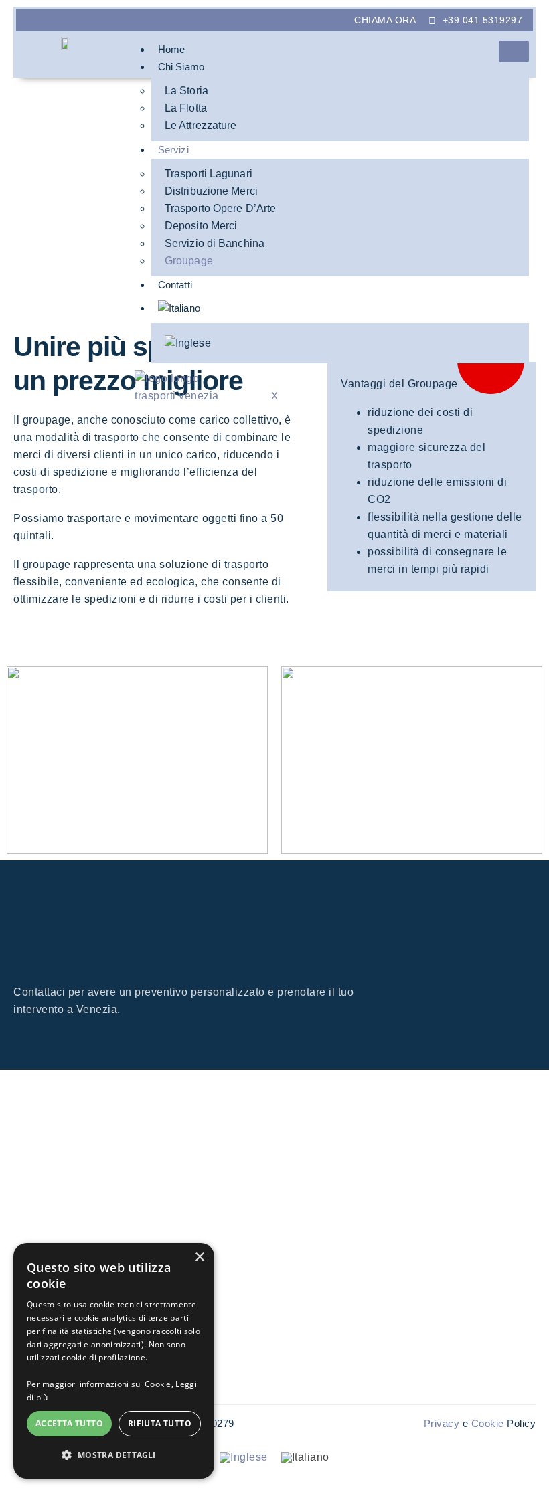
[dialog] (113, 1361)
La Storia (186, 90)
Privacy (443, 1423)
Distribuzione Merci (211, 191)
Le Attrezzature (201, 125)
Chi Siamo (181, 66)
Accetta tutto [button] (69, 1423)
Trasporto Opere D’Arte (220, 208)
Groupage (189, 260)
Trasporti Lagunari (208, 173)
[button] (114, 1455)
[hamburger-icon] (514, 51)
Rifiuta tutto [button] (159, 1423)
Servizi (173, 149)
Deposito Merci (201, 225)
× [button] (199, 1257)
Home (171, 49)
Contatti (175, 284)
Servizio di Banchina (214, 243)
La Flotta (186, 108)
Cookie (487, 1423)
